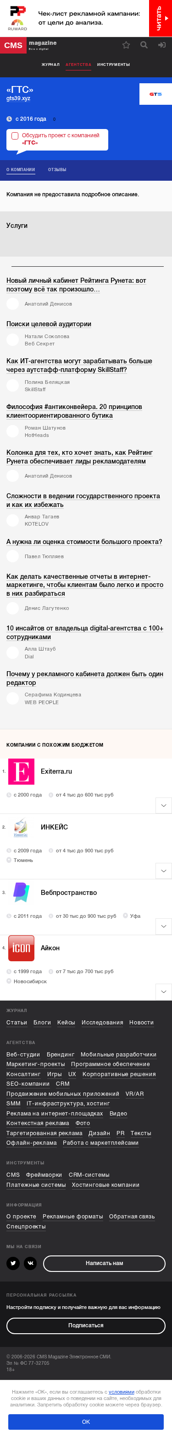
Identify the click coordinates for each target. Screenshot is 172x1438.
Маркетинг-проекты (35, 1064)
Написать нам (104, 1263)
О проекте (21, 1217)
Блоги (42, 1023)
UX (72, 1074)
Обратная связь (132, 1217)
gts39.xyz (18, 98)
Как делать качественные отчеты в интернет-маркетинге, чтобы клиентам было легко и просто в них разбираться (84, 585)
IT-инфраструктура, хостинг (68, 1104)
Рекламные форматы (73, 1217)
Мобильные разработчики (119, 1055)
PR (121, 1133)
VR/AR (135, 1094)
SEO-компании (28, 1084)
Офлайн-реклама (31, 1143)
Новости (141, 1023)
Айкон (50, 948)
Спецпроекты (26, 1227)
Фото (83, 1123)
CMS (13, 1175)
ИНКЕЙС (54, 827)
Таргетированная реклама (44, 1133)
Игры (54, 1074)
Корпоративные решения (119, 1074)
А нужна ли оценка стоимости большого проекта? (84, 541)
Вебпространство (69, 892)
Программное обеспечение (110, 1064)
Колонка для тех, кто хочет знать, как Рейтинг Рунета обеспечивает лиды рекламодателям (79, 457)
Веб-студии (23, 1055)
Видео (119, 1114)
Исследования (102, 1023)
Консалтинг (23, 1074)
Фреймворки (44, 1175)
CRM (63, 1084)
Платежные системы (36, 1185)
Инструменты (113, 65)
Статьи (16, 1023)
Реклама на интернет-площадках (54, 1114)
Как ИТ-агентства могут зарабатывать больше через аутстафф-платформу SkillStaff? (79, 365)
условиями (121, 1392)
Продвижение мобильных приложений (63, 1094)
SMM (13, 1104)
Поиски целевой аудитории (48, 324)
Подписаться (86, 1326)
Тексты (141, 1133)
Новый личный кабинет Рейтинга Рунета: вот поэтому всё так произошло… (76, 285)
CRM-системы (89, 1175)
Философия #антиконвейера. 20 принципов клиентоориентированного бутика (74, 411)
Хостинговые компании (106, 1185)
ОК (86, 1422)
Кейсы (66, 1023)
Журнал (51, 65)
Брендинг (61, 1055)
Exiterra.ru (56, 771)
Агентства (78, 65)
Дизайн (99, 1133)
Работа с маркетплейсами (101, 1143)
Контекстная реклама (37, 1123)
